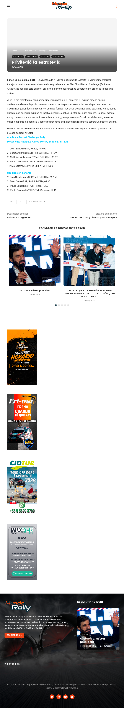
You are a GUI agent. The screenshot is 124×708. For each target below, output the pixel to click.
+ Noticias (27, 51)
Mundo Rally (90, 646)
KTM (21, 202)
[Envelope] (72, 696)
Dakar (12, 202)
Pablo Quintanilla (36, 202)
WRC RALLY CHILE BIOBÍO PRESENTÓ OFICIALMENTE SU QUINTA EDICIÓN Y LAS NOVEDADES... (89, 293)
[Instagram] (58, 696)
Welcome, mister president (35, 290)
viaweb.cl (73, 688)
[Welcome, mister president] (34, 260)
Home (14, 51)
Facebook (13, 663)
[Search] (115, 6)
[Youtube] (65, 696)
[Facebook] (52, 696)
